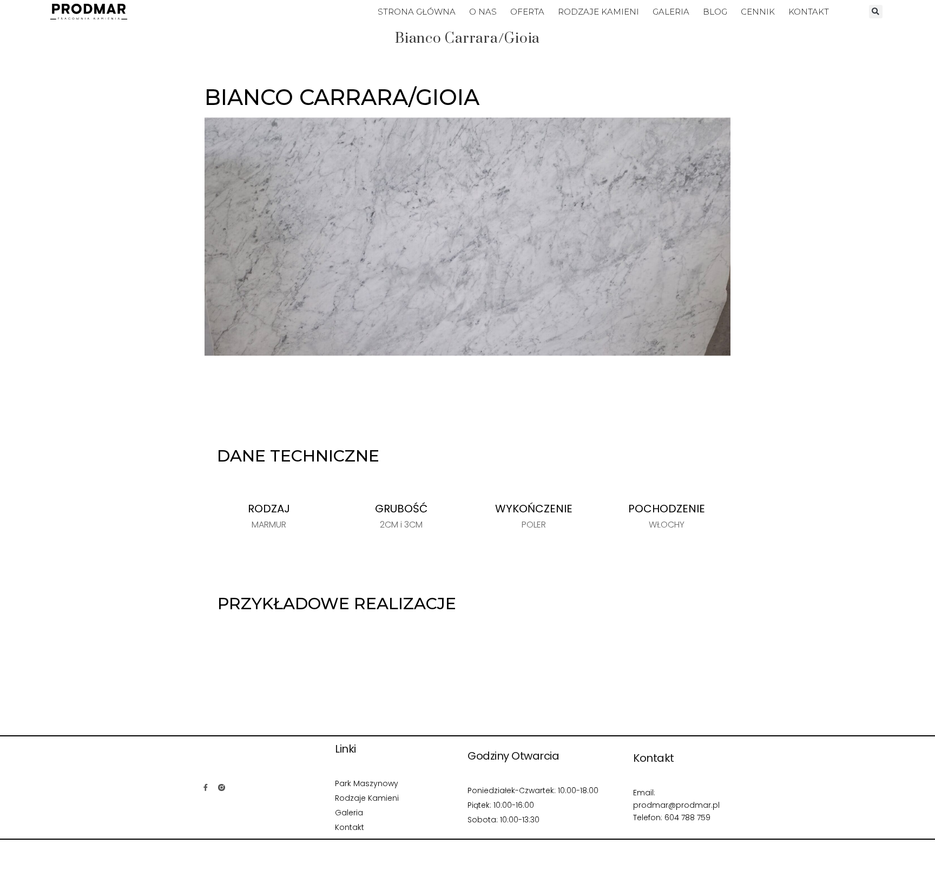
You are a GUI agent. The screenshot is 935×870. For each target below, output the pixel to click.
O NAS (483, 11)
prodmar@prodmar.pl (676, 805)
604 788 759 (687, 817)
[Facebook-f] (205, 787)
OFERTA (527, 11)
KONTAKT (808, 11)
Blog (715, 11)
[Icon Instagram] (221, 787)
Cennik (758, 11)
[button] (876, 11)
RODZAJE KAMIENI (598, 11)
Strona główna (417, 11)
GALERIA (671, 11)
